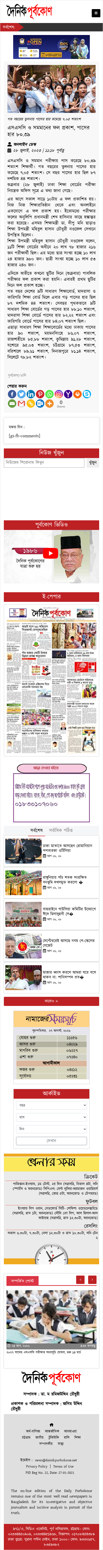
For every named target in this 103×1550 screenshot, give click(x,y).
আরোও (50, 1001)
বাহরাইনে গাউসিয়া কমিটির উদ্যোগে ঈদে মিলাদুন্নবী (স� (69, 911)
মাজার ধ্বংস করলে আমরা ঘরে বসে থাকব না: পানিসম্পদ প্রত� (69, 975)
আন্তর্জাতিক (52, 1431)
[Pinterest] (40, 394)
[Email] (12, 403)
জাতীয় (39, 1437)
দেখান (51, 1141)
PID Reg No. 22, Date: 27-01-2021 (50, 1472)
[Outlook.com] (40, 403)
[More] (49, 403)
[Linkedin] (31, 394)
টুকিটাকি (54, 1437)
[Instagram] (59, 394)
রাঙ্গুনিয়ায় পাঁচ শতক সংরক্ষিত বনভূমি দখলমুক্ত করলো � (65, 880)
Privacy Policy (36, 1466)
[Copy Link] (31, 403)
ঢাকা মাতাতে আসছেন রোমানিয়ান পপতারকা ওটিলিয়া (67, 848)
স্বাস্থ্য (60, 1443)
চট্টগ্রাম (26, 1437)
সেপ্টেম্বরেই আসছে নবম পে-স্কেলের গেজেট (69, 943)
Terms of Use (63, 1466)
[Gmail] (21, 403)
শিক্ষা (77, 1437)
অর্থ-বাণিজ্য (33, 1431)
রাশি (66, 1437)
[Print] (77, 394)
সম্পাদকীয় (46, 1443)
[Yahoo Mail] (68, 394)
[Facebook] (12, 394)
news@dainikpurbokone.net (56, 1460)
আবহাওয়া (70, 1431)
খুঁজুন (93, 463)
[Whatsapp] (49, 394)
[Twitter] (21, 394)
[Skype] (87, 394)
